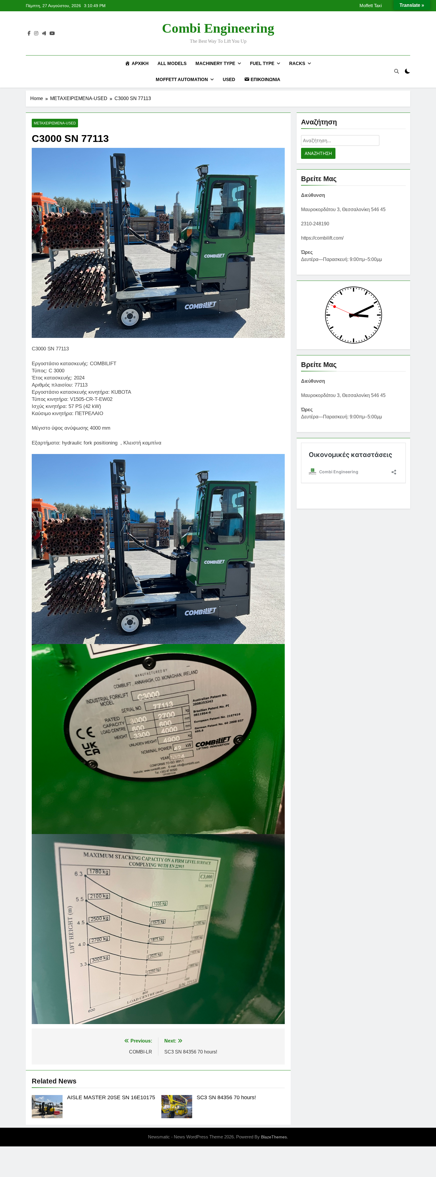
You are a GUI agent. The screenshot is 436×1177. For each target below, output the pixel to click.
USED (229, 79)
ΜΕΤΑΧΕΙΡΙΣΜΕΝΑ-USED (55, 123)
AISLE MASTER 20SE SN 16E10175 (111, 1097)
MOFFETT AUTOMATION (182, 79)
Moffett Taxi (370, 5)
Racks (297, 63)
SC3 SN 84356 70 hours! (226, 1097)
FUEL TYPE (262, 63)
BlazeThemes (274, 1137)
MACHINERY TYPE (215, 63)
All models (172, 63)
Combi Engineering (218, 28)
